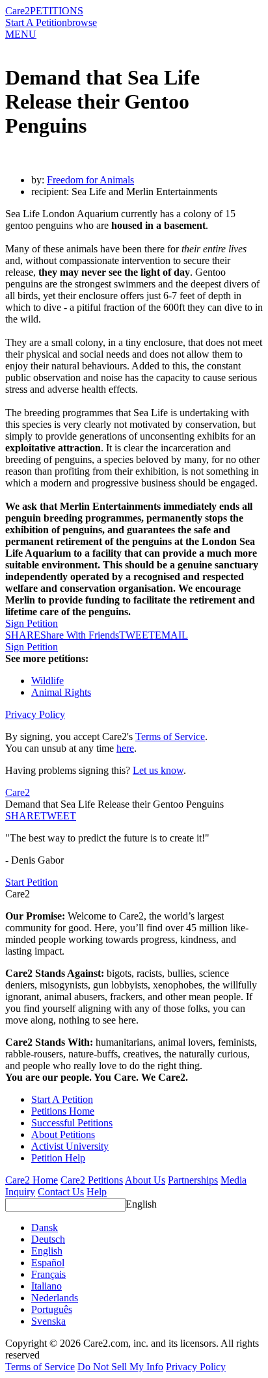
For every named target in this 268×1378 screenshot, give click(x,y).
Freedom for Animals (90, 179)
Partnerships (193, 1180)
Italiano (46, 1286)
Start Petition (31, 882)
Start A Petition (36, 22)
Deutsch (48, 1239)
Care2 (17, 10)
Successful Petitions (72, 1122)
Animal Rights (61, 692)
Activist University (70, 1146)
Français (48, 1274)
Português (51, 1309)
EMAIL (171, 635)
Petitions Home (62, 1111)
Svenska (48, 1321)
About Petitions (63, 1134)
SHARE (22, 815)
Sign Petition (31, 623)
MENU (20, 34)
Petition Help (58, 1157)
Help (97, 1191)
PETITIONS (56, 10)
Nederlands (54, 1297)
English (141, 1204)
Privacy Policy (35, 714)
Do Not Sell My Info (120, 1366)
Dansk (44, 1227)
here (125, 748)
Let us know (158, 770)
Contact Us (61, 1191)
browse (82, 22)
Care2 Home (31, 1180)
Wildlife (47, 680)
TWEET (137, 635)
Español (47, 1262)
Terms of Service (170, 736)
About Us (145, 1180)
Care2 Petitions (91, 1180)
